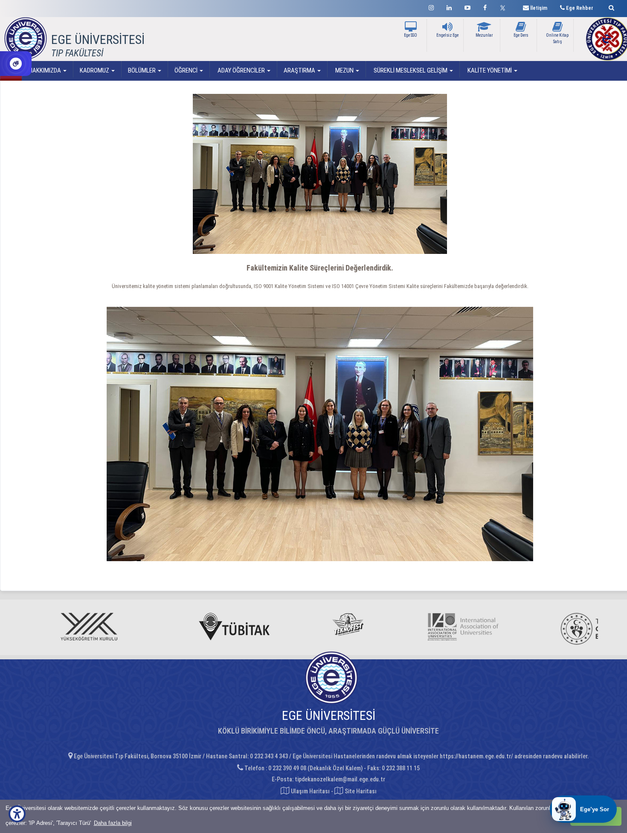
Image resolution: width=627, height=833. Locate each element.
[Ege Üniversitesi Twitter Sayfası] (505, 7)
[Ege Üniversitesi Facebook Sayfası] (485, 6)
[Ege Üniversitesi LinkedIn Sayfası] (449, 6)
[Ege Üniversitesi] (610, 6)
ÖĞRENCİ (186, 70)
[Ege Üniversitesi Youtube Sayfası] (467, 6)
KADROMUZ (95, 70)
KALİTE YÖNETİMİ (489, 70)
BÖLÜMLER (142, 70)
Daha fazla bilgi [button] (113, 823)
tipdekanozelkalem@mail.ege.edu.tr (340, 779)
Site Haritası (360, 791)
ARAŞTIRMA (300, 70)
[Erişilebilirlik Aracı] (17, 813)
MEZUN (344, 70)
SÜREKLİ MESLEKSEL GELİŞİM (410, 70)
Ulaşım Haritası (310, 791)
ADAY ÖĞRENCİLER (241, 70)
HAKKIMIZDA (45, 70)
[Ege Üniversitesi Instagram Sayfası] (431, 6)
